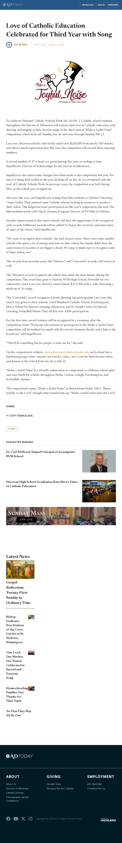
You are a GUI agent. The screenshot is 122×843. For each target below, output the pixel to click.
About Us (11, 784)
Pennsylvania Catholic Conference (17, 799)
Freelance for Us (96, 788)
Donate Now (54, 784)
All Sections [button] (88, 5)
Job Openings (94, 784)
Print (13, 429)
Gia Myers (20, 44)
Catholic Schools (56, 44)
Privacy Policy (74, 818)
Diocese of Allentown (17, 788)
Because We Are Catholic (60, 788)
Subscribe (113, 5)
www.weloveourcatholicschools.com (66, 352)
